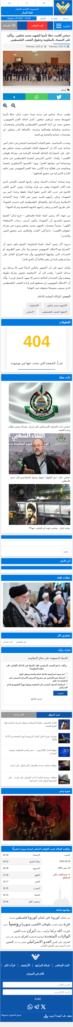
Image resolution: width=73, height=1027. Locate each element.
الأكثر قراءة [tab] (19, 715)
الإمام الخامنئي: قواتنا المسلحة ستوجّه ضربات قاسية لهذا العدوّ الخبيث (30, 724)
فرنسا (12, 918)
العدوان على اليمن (61, 942)
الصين (10, 942)
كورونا (32, 917)
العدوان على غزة (13, 937)
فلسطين (21, 917)
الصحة (68, 946)
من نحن (65, 18)
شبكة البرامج (42, 965)
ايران (31, 930)
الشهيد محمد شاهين (56, 305)
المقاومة (33, 305)
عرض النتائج (36, 699)
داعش (5, 925)
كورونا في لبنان (49, 917)
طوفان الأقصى (41, 924)
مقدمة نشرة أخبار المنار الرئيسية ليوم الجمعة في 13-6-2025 (31, 738)
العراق (24, 936)
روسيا (15, 923)
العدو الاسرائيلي (39, 941)
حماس (29, 312)
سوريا (26, 924)
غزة (67, 923)
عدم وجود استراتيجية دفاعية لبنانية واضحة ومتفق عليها (42, 674)
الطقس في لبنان (20, 942)
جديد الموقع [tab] (54, 715)
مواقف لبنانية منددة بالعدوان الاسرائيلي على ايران (33, 765)
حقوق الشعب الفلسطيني (54, 312)
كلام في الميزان (35, 973)
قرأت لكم (9, 965)
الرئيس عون (60, 946)
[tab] (36, 658)
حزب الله (63, 931)
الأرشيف (43, 18)
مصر (68, 918)
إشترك (37, 998)
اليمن (17, 931)
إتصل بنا (54, 18)
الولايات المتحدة (57, 936)
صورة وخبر (64, 791)
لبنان (63, 89)
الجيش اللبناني (47, 945)
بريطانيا (39, 931)
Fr (27, 3)
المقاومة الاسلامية (36, 937)
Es (44, 3)
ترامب (46, 930)
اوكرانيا (23, 931)
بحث (66, 551)
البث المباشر (37, 25)
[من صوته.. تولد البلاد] (36, 818)
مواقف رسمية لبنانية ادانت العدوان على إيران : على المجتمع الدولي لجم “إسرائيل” (32, 779)
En (9, 3)
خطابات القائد (63, 577)
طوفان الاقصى (57, 925)
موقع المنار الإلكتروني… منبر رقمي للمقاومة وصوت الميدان (33, 752)
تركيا (53, 931)
